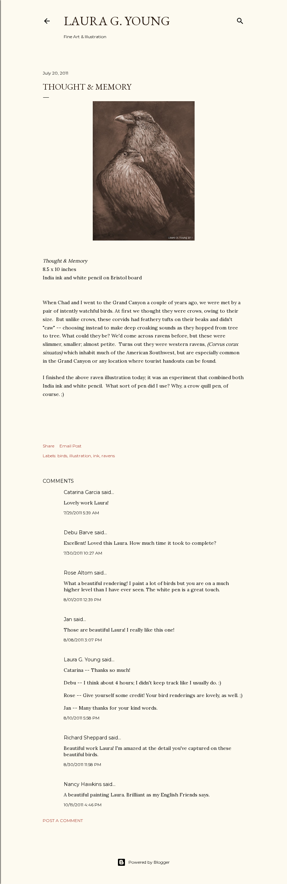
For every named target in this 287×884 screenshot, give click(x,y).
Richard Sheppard (85, 738)
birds (62, 455)
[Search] (240, 19)
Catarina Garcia (82, 492)
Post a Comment (63, 820)
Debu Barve (78, 532)
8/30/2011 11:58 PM (82, 764)
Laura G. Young (117, 21)
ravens (108, 455)
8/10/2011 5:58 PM (81, 718)
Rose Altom (78, 573)
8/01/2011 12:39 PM (82, 599)
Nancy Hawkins (83, 784)
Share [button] (48, 445)
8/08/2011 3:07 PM (83, 639)
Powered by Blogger (149, 862)
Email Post (70, 445)
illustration (80, 455)
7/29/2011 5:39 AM (81, 512)
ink (96, 455)
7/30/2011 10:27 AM (83, 553)
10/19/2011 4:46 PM (83, 804)
